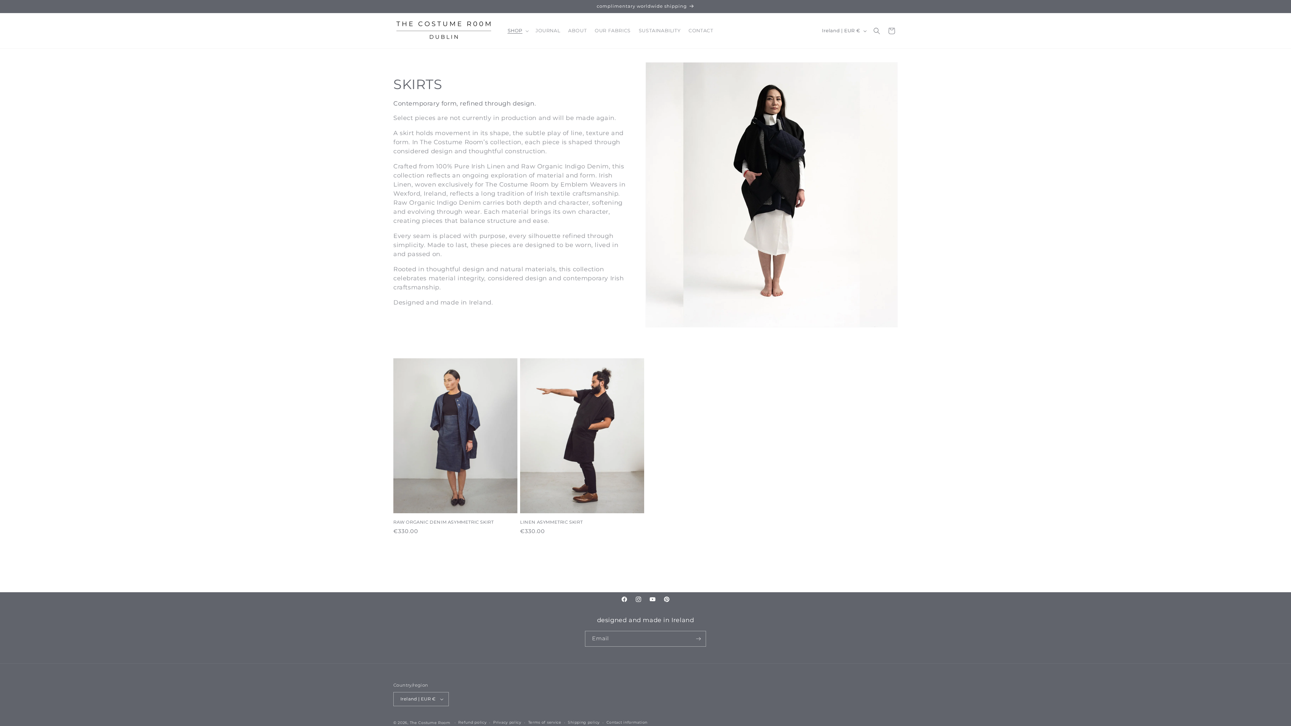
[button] (518, 31)
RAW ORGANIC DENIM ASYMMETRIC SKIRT (443, 522)
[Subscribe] (698, 639)
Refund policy (472, 722)
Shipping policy (584, 722)
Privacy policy (507, 722)
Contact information (627, 722)
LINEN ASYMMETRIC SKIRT (551, 522)
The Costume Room (430, 722)
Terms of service (544, 722)
